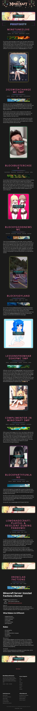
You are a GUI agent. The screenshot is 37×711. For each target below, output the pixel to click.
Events (14, 583)
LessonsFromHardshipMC (13, 362)
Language (24, 583)
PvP (20, 681)
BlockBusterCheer (18, 166)
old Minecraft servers (16, 307)
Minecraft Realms (22, 698)
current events (8, 233)
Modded (20, 689)
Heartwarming (19, 481)
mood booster (27, 172)
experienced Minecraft (14, 313)
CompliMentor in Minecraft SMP (18, 419)
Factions (21, 583)
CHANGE (17, 96)
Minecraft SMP (20, 104)
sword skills (31, 374)
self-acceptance (23, 424)
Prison (20, 687)
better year (13, 96)
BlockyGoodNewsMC (18, 228)
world (17, 489)
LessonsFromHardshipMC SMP (18, 357)
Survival (20, 679)
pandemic (18, 532)
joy (10, 532)
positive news (24, 233)
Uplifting (31, 172)
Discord (4, 683)
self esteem (17, 424)
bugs (11, 583)
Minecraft (22, 42)
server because (23, 436)
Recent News (29, 233)
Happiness (9, 33)
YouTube (10, 683)
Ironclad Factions (18, 578)
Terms (21, 708)
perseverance (25, 362)
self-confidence (28, 424)
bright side (10, 481)
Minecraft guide (22, 48)
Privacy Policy (17, 708)
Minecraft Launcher (22, 696)
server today (14, 502)
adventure (24, 248)
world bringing (12, 241)
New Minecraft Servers (8, 675)
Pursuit (22, 532)
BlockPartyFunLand (18, 476)
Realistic (25, 532)
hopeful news (19, 233)
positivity (29, 362)
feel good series (13, 172)
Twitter (7, 683)
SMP (20, 678)
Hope (13, 33)
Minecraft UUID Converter (7, 703)
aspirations (8, 96)
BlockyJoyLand (18, 296)
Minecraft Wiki (5, 695)
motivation (16, 33)
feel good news (13, 233)
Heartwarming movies (20, 172)
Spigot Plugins (5, 698)
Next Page (18, 668)
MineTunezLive (18, 29)
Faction (18, 583)
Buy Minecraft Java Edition (23, 695)
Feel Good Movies (7, 172)
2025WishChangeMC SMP (18, 90)
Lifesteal (6, 616)
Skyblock (20, 682)
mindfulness (20, 362)
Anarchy (20, 684)
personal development (27, 96)
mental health (14, 532)
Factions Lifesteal (10, 639)
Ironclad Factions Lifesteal (17, 594)
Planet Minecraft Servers (7, 696)
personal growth (12, 424)
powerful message (22, 33)
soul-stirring (27, 33)
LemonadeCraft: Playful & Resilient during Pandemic (18, 524)
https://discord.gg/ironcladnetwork (15, 603)
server (4, 108)
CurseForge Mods (6, 701)
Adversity (7, 362)
